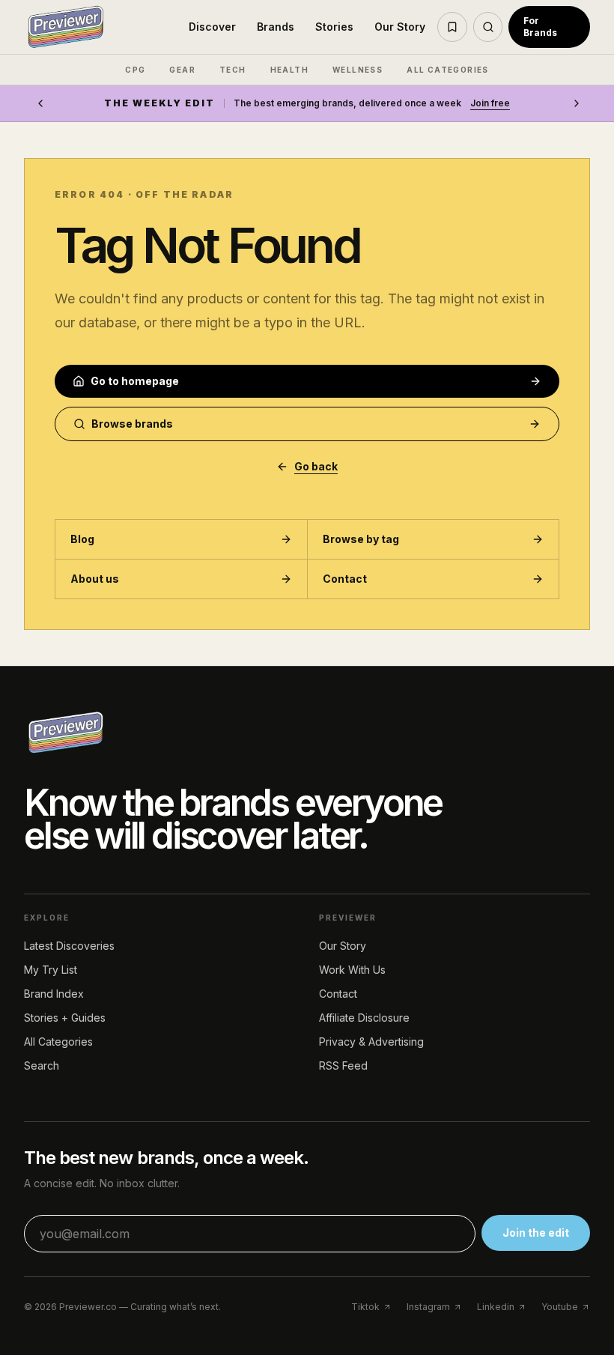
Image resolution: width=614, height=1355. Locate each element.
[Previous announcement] (40, 103)
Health (289, 69)
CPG (135, 69)
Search (41, 1065)
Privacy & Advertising (371, 1041)
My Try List (50, 969)
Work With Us (352, 969)
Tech (232, 69)
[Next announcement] (576, 103)
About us (94, 578)
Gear (182, 69)
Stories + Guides (65, 1017)
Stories (334, 26)
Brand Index (54, 993)
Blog (82, 539)
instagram (428, 1306)
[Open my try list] (452, 27)
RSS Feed (343, 1065)
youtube (559, 1306)
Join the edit (535, 1232)
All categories (448, 69)
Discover (212, 26)
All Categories (58, 1041)
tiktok (365, 1306)
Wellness (357, 69)
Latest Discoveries (69, 945)
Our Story (399, 26)
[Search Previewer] (488, 27)
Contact (345, 578)
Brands (275, 26)
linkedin (495, 1306)
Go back (316, 466)
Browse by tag (361, 539)
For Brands (540, 26)
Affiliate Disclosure (364, 1017)
